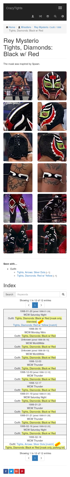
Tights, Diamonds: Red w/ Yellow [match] (35, 325)
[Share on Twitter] (11, 471)
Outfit (52, 27)
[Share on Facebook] (5, 471)
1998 (58, 27)
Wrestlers (26, 27)
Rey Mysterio (41, 27)
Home (12, 27)
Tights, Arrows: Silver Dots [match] (35, 444)
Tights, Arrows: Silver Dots (31, 272)
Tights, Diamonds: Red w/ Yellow (34, 275)
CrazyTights (14, 8)
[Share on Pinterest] (22, 471)
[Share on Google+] (16, 471)
